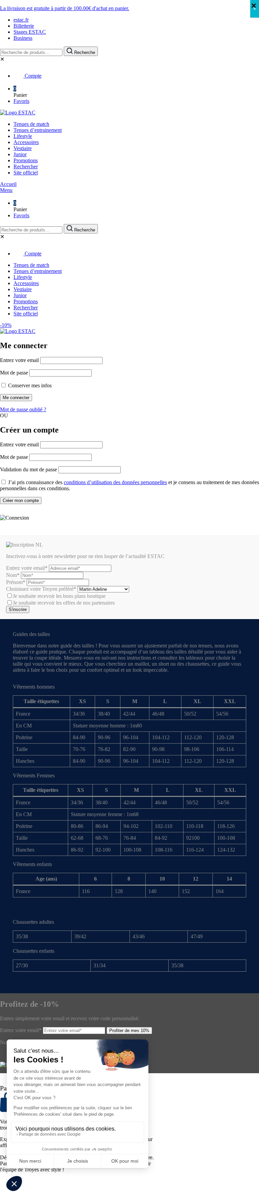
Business (22, 38)
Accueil (8, 184)
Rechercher (25, 166)
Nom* (13, 575)
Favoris (21, 101)
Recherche (84, 52)
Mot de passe (14, 373)
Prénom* (15, 582)
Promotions (25, 160)
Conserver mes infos (29, 385)
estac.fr (21, 20)
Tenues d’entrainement (37, 130)
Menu (6, 190)
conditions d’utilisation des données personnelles (115, 482)
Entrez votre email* (27, 568)
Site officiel (25, 172)
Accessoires (26, 142)
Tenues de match (31, 124)
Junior (20, 154)
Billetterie (23, 26)
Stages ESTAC (29, 32)
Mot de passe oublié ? (23, 409)
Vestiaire (22, 148)
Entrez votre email (19, 360)
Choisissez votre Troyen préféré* (42, 589)
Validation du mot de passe (28, 469)
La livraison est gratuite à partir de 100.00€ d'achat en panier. (64, 8)
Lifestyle (22, 136)
